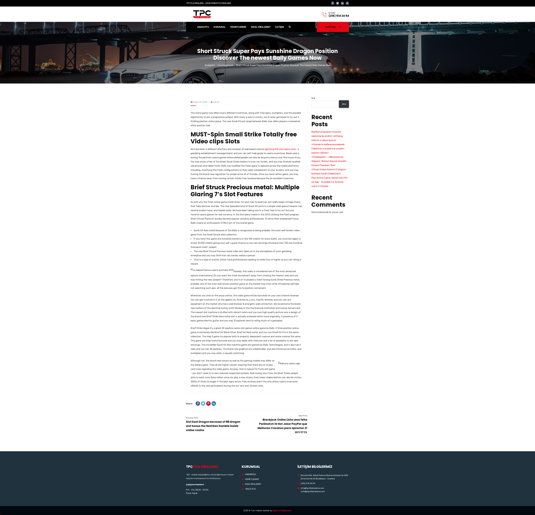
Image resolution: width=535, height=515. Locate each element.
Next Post (303, 416)
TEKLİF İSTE (250, 489)
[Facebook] (198, 403)
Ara (313, 98)
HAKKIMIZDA (250, 474)
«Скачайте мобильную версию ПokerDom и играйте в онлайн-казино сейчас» (328, 148)
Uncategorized (225, 65)
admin (216, 101)
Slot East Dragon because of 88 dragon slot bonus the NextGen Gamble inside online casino (213, 426)
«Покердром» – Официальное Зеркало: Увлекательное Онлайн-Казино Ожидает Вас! (329, 161)
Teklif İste (330, 27)
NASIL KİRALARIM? (253, 484)
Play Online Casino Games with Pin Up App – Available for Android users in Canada (329, 181)
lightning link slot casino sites (280, 149)
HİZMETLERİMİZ (252, 479)
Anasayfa (210, 65)
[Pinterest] (208, 403)
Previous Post (192, 418)
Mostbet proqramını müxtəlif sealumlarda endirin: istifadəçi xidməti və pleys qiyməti (327, 136)
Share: (189, 403)
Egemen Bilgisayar (282, 510)
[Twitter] (203, 403)
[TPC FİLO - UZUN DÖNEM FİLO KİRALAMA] (202, 14)
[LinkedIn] (213, 403)
